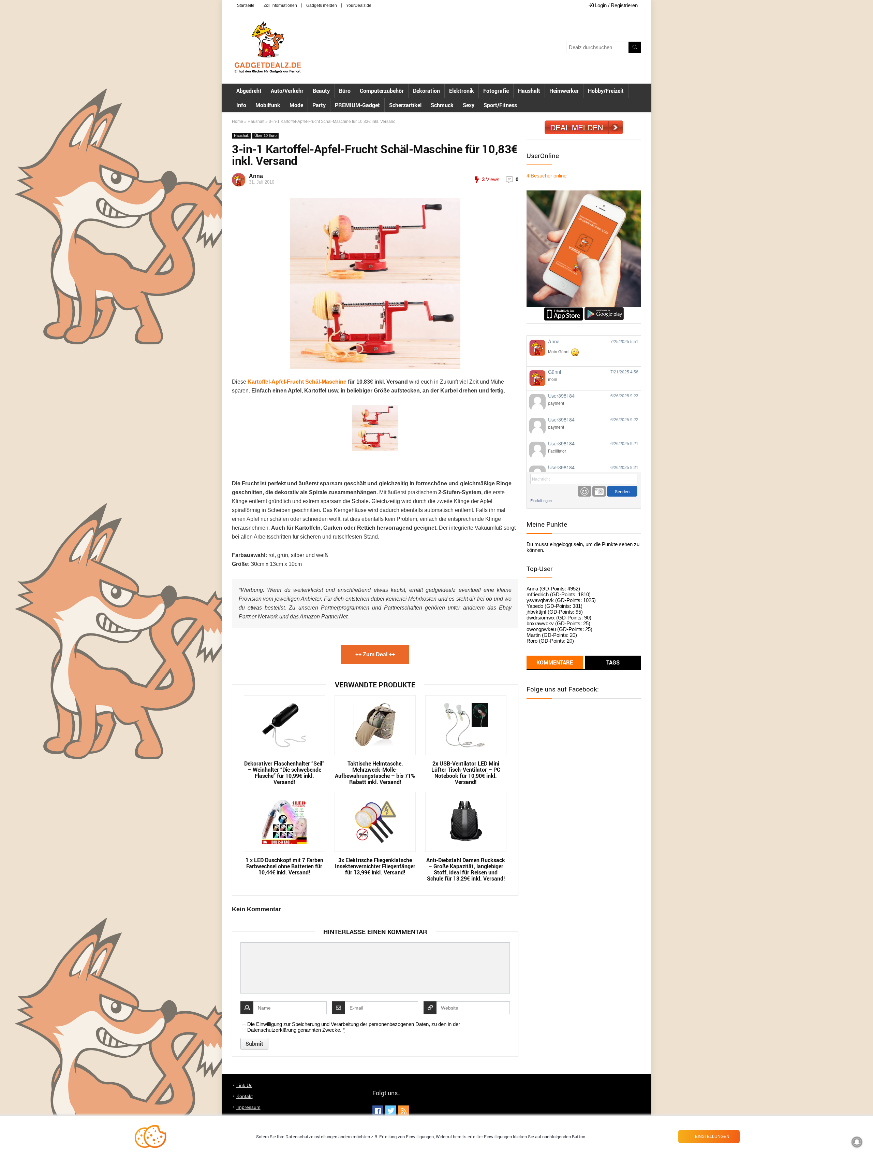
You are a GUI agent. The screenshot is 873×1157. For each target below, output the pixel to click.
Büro (345, 91)
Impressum (248, 1107)
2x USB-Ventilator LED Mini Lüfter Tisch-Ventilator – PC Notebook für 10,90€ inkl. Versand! (465, 772)
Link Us (244, 1085)
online (546, 175)
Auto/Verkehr (287, 91)
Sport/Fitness (500, 105)
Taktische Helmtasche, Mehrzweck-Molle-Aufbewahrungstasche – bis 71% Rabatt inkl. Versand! (375, 772)
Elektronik (461, 91)
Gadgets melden (321, 5)
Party (319, 105)
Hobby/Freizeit (606, 91)
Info (241, 105)
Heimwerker (564, 91)
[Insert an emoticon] (584, 491)
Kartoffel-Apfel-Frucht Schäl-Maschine (297, 382)
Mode (296, 105)
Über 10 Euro (265, 135)
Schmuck (442, 105)
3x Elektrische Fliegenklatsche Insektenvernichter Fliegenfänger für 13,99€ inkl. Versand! (375, 866)
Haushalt (529, 91)
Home (237, 121)
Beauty (321, 91)
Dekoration (426, 91)
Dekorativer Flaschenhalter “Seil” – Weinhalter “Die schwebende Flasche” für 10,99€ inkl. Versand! (284, 772)
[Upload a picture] (599, 491)
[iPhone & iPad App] (563, 310)
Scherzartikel (405, 105)
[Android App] (604, 310)
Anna (256, 176)
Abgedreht (249, 91)
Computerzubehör (382, 91)
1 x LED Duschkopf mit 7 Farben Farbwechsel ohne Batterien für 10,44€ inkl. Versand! (284, 866)
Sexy (468, 105)
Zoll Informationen (280, 5)
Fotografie (496, 91)
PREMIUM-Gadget (357, 105)
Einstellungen (541, 500)
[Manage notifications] (857, 1142)
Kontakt (244, 1096)
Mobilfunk (267, 105)
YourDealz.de (358, 5)
